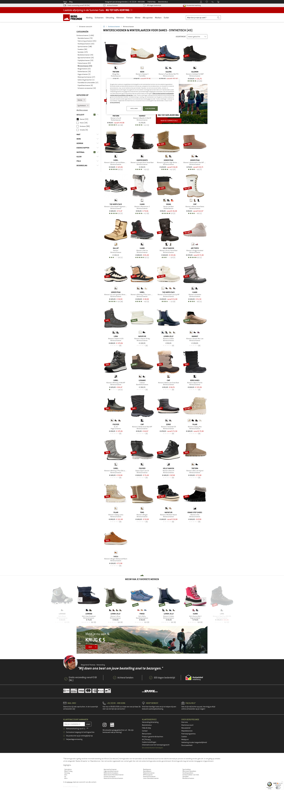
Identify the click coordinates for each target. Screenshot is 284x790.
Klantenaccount (187, 725)
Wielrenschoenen (149, 773)
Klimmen (120, 17)
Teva (65, 775)
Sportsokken (186, 769)
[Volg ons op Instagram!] (106, 725)
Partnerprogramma (188, 734)
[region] (143, 96)
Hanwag (67, 773)
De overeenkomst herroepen (152, 748)
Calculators (68, 769)
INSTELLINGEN (134, 108)
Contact (145, 731)
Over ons (184, 722)
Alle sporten (148, 17)
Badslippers (147, 769)
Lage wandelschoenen (111, 771)
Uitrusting (110, 17)
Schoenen (99, 17)
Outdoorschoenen (114, 27)
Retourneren (146, 734)
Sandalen (185, 776)
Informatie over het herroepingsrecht (156, 745)
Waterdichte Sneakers (111, 773)
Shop (65, 2)
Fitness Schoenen (109, 776)
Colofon (184, 737)
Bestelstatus (147, 725)
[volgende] (203, 599)
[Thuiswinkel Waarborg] (194, 677)
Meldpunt (185, 739)
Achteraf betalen (112, 5)
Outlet (166, 17)
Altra (65, 778)
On (65, 776)
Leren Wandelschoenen (151, 778)
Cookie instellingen (149, 742)
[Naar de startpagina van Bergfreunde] (73, 17)
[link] (88, 26)
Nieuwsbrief (185, 728)
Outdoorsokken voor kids (190, 775)
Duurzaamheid (186, 745)
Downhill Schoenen (149, 776)
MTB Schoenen (148, 775)
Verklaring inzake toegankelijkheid (194, 742)
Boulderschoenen (188, 778)
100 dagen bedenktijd (154, 5)
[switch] (278, 787)
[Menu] (282, 782)
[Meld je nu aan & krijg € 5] (142, 640)
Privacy (148, 739)
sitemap (69, 782)
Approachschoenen (110, 769)
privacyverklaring (115, 102)
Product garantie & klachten (152, 737)
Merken (158, 17)
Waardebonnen (187, 731)
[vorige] (80, 599)
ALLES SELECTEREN (150, 108)
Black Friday (68, 771)
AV (143, 739)
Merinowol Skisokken (189, 771)
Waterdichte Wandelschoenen (114, 775)
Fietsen (129, 17)
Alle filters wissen (82, 110)
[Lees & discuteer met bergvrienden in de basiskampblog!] (113, 725)
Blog (70, 2)
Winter (137, 17)
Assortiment (181, 37)
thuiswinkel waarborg (193, 5)
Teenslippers (147, 771)
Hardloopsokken (187, 773)
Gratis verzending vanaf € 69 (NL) (79, 5)
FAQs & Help (146, 728)
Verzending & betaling (150, 722)
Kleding (89, 17)
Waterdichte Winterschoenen (113, 778)
